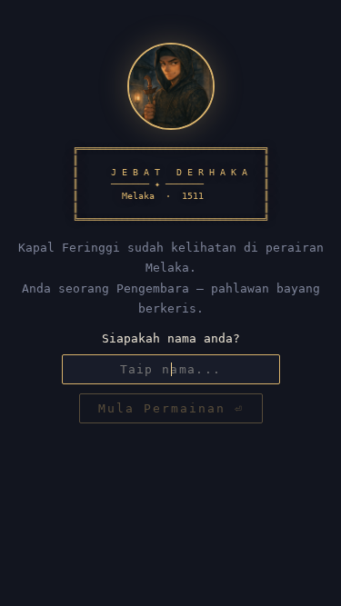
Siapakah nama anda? (171, 338)
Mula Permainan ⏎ (171, 408)
